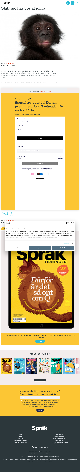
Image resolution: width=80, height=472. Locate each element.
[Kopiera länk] (11, 214)
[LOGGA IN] (73, 3)
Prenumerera (59, 441)
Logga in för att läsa (45, 91)
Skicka (40, 410)
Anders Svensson (47, 451)
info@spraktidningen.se (50, 453)
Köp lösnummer (59, 436)
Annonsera (59, 434)
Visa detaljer (67, 243)
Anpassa (39, 247)
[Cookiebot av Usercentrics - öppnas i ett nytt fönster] (67, 223)
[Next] (77, 366)
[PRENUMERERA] (68, 3)
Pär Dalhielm (9, 63)
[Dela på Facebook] (3, 214)
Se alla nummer (40, 379)
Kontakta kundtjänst (20, 441)
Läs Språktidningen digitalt (59, 443)
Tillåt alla (62, 247)
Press (20, 436)
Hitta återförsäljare (59, 438)
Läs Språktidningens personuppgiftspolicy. (43, 406)
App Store (40, 341)
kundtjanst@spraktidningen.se (52, 456)
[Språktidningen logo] (40, 428)
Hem (20, 434)
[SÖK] (77, 3)
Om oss (20, 438)
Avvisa (17, 247)
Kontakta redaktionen (21, 443)
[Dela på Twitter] (7, 214)
